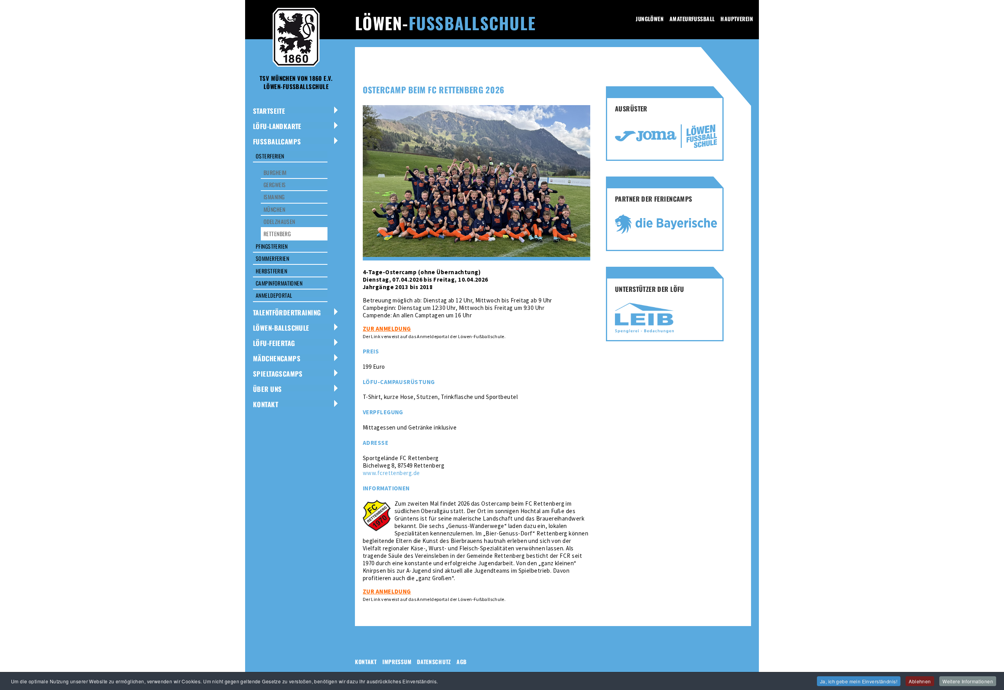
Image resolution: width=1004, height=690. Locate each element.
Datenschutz (434, 661)
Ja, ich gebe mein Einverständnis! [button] (858, 681)
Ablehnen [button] (920, 681)
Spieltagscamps (278, 374)
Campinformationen (279, 283)
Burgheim (275, 172)
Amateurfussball (692, 19)
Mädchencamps (276, 358)
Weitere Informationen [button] (967, 681)
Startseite (269, 111)
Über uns (267, 389)
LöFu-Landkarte (277, 126)
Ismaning (274, 197)
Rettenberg (277, 233)
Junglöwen (650, 19)
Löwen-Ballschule (281, 328)
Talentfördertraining (287, 312)
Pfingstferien (271, 246)
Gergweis (275, 184)
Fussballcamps (277, 141)
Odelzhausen (279, 221)
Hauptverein (736, 19)
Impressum (396, 661)
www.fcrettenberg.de (391, 473)
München (274, 209)
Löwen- (445, 23)
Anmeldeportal (274, 295)
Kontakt (265, 404)
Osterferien (270, 156)
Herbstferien (271, 271)
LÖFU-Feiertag (274, 343)
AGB (462, 661)
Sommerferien (272, 258)
